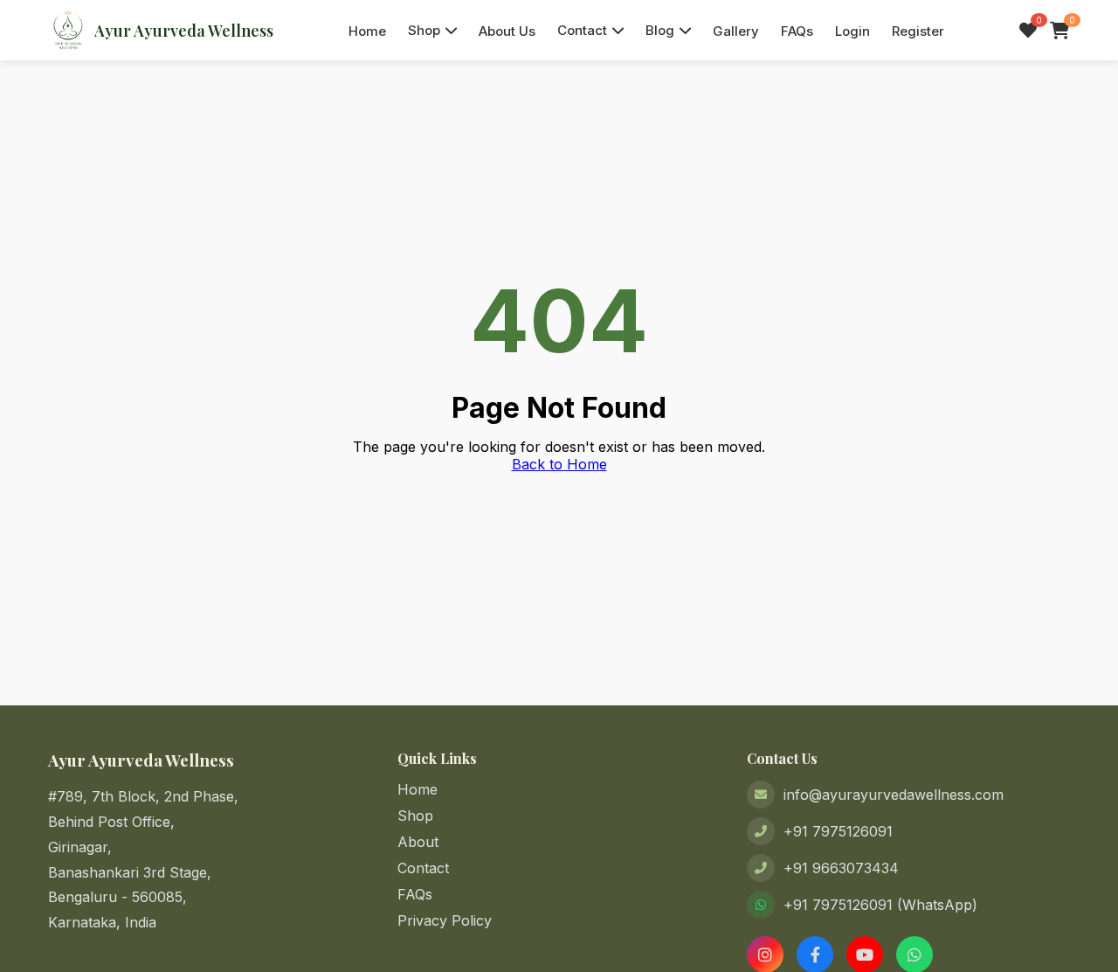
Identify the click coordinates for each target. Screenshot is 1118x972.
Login (852, 31)
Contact (582, 30)
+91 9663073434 (841, 868)
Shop (424, 30)
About (417, 841)
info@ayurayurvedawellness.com (893, 794)
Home (367, 31)
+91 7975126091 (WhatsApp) (880, 904)
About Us (507, 31)
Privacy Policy (444, 920)
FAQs (797, 31)
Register (918, 31)
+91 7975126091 (838, 831)
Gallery (736, 31)
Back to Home (559, 464)
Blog (659, 30)
